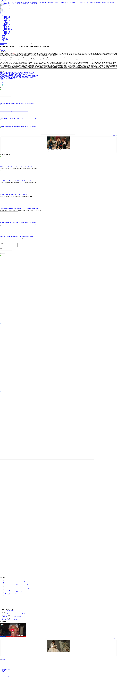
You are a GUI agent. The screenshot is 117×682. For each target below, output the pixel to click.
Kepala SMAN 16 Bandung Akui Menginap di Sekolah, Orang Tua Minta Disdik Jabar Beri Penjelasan (17, 73)
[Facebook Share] (2, 81)
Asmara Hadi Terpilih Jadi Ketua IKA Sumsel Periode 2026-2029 (13, 596)
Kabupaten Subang (7, 16)
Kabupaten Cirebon (7, 24)
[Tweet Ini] (2, 82)
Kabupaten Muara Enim (8, 32)
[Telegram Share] (2, 84)
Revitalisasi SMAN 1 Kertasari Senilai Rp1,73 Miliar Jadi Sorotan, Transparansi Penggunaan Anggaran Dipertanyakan (20, 75)
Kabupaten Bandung (7, 28)
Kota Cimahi (6, 27)
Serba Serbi (4, 37)
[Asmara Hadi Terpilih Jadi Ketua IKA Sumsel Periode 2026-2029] (13, 594)
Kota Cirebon (6, 23)
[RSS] (2, 667)
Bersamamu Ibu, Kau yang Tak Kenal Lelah (9, 619)
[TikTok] (2, 666)
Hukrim (3, 41)
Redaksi (3, 668)
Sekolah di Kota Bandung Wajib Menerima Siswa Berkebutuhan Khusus (14, 613)
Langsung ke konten (3, 0)
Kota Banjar (6, 18)
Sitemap (3, 671)
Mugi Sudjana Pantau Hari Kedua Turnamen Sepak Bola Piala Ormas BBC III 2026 (86, 2)
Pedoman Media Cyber (6, 669)
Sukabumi (5, 19)
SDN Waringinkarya (12, 78)
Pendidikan (4, 35)
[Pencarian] (0, 7)
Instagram (3, 675)
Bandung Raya (4, 25)
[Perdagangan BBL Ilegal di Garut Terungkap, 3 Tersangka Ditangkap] (14, 591)
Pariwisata (3, 40)
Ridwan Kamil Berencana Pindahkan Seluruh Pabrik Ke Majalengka (13, 601)
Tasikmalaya (6, 22)
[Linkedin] (2, 664)
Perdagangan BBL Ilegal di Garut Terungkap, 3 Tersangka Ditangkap (26, 3)
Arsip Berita (4, 674)
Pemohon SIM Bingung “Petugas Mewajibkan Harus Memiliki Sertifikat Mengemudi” (16, 604)
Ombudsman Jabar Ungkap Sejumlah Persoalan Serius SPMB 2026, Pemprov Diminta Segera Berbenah (18, 76)
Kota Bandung (6, 26)
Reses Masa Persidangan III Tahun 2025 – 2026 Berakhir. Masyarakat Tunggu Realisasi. (17, 590)
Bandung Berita (2, 50)
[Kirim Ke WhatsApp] (2, 85)
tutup (1, 9)
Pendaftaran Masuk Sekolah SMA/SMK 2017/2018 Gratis (11, 616)
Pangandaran (6, 21)
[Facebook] (2, 661)
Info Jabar (3, 15)
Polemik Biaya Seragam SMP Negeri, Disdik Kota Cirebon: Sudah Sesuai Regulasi (14, 74)
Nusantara (3, 30)
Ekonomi (3, 36)
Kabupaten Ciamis (7, 20)
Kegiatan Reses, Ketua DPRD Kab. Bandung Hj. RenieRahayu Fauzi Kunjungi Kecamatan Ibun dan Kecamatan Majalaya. (51, 2)
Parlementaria (4, 38)
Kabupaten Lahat (7, 31)
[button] (9, 5)
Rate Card (3, 670)
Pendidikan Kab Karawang (4, 78)
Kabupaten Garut (7, 17)
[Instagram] (2, 663)
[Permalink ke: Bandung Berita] (0, 49)
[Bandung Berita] (3, 4)
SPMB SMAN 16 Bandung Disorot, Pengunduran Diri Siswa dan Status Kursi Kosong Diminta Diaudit (17, 72)
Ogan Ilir (5, 34)
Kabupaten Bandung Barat (8, 29)
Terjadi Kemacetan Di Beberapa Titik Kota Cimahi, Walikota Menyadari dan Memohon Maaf (15, 2)
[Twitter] (2, 662)
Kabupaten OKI (6, 33)
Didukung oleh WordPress (4, 673)
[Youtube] (2, 665)
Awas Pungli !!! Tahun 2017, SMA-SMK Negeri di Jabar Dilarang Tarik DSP (14, 607)
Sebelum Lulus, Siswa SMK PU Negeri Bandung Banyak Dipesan (13, 610)
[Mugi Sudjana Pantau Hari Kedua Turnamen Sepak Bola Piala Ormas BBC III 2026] (16, 585)
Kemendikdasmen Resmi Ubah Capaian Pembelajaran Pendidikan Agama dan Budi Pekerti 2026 (16, 77)
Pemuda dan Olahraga (6, 39)
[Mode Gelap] (0, 6)
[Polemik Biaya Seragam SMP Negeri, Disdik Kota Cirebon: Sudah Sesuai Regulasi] (5, 110)
